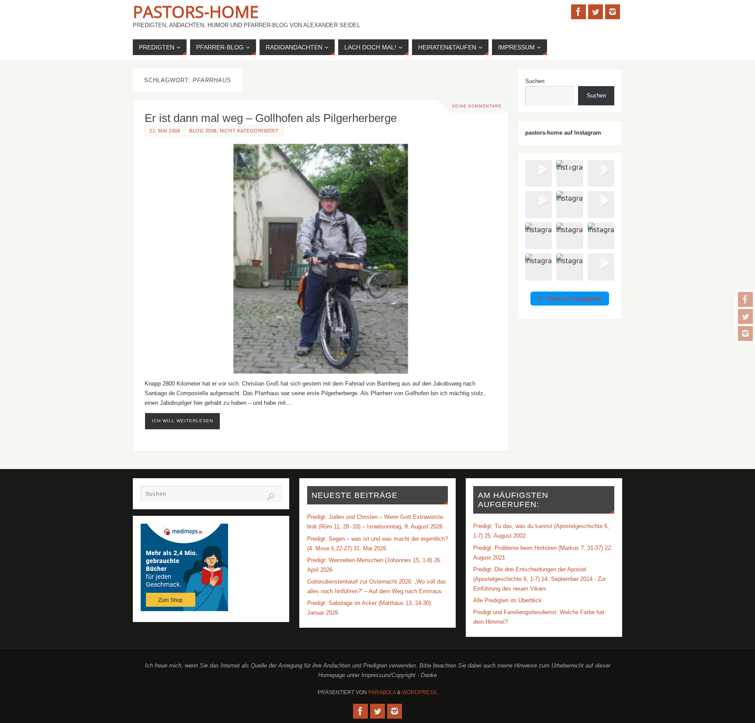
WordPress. (420, 692)
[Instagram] (745, 333)
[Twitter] (745, 316)
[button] (538, 173)
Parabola (382, 692)
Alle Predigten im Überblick (507, 600)
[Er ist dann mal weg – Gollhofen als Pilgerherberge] (321, 259)
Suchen (534, 81)
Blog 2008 (203, 130)
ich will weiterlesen (182, 420)
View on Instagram (574, 298)
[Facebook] (745, 299)
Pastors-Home (196, 11)
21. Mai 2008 (164, 130)
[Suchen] (271, 496)
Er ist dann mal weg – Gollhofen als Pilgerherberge (271, 118)
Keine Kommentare (477, 106)
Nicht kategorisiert (249, 130)
